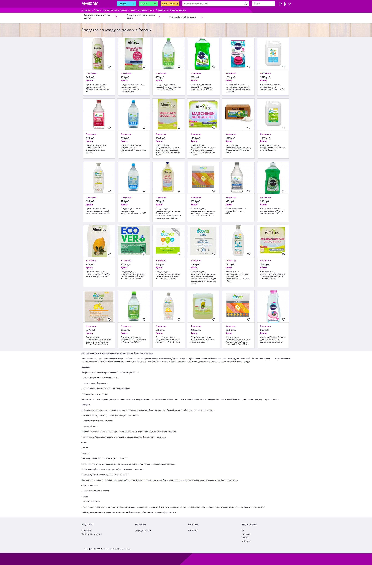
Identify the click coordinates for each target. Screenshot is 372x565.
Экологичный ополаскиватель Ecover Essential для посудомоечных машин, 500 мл (237, 276)
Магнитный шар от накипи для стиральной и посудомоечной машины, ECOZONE (238, 88)
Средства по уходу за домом (171, 10)
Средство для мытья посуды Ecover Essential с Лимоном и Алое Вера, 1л (168, 339)
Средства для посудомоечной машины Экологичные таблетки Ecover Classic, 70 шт (133, 275)
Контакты (192, 531)
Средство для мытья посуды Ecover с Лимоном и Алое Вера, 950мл (168, 86)
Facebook (246, 534)
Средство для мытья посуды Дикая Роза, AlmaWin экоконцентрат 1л (98, 88)
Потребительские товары (114, 10)
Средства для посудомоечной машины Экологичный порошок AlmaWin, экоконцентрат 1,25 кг (203, 150)
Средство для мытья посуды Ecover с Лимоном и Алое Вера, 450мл (134, 339)
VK (243, 531)
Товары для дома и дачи (142, 10)
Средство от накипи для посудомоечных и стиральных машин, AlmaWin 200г (133, 88)
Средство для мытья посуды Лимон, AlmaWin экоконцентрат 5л (203, 339)
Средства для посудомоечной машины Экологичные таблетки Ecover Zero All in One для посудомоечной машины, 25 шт (203, 278)
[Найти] (245, 3)
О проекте (86, 531)
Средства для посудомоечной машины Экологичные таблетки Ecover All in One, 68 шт (203, 212)
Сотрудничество (143, 531)
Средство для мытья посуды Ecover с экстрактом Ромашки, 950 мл (133, 212)
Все (97, 10)
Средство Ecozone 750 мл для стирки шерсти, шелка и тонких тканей (272, 339)
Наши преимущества (91, 534)
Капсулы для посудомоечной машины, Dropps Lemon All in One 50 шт (238, 149)
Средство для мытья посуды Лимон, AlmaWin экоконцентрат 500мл (98, 274)
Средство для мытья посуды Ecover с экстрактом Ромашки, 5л (272, 86)
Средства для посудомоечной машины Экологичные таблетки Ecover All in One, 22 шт (237, 340)
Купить (89, 80)
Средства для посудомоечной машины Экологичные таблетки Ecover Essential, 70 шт (98, 340)
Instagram (246, 541)
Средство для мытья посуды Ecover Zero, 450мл (235, 210)
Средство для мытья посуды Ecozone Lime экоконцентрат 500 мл (201, 86)
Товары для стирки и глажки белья (141, 16)
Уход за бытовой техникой (182, 17)
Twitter (245, 538)
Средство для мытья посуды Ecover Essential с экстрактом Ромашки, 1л (98, 210)
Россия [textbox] (256, 3)
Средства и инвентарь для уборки (97, 16)
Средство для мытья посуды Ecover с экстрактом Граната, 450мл (96, 149)
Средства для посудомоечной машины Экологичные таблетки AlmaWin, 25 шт (272, 275)
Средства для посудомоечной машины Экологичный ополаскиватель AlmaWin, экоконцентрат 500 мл (168, 213)
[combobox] (263, 3)
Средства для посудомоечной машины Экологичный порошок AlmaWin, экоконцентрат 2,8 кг (168, 150)
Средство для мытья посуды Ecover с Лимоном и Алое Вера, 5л (273, 147)
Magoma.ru (87, 10)
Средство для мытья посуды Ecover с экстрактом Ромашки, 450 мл (133, 149)
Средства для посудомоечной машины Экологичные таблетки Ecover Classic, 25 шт (168, 275)
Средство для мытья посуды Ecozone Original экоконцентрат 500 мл (272, 210)
